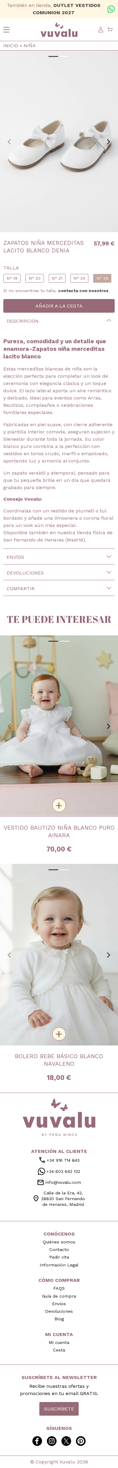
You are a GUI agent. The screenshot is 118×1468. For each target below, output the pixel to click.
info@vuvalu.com (59, 1182)
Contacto (59, 1249)
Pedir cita (59, 1257)
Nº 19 (12, 278)
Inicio (10, 45)
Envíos (15, 557)
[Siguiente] (108, 141)
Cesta (59, 1350)
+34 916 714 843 (59, 1160)
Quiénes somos (59, 1241)
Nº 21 (57, 278)
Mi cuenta (59, 1342)
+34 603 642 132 (111, 9)
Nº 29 (102, 278)
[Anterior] (10, 141)
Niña (30, 45)
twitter (66, 1441)
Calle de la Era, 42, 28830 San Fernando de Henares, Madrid (58, 1198)
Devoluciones (25, 573)
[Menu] (6, 29)
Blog (59, 1318)
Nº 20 (35, 278)
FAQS (59, 1288)
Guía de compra (59, 1296)
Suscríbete (59, 1409)
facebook (37, 1441)
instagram (52, 1441)
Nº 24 (79, 278)
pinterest (81, 1441)
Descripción (23, 321)
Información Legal (59, 1264)
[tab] (53, 56)
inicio (59, 1117)
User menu (100, 29)
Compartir (20, 588)
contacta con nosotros (83, 290)
